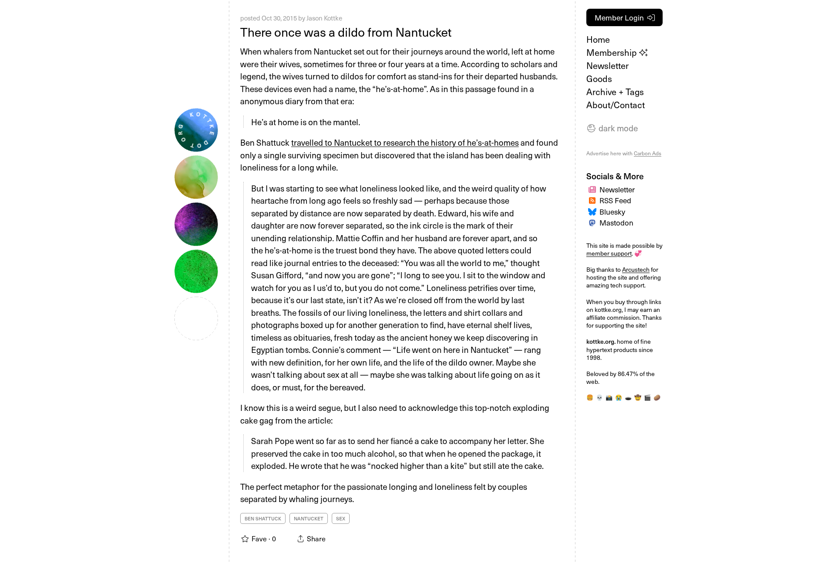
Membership (612, 52)
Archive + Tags (615, 91)
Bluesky (612, 211)
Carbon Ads (647, 153)
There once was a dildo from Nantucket (346, 31)
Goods (599, 78)
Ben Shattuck (263, 518)
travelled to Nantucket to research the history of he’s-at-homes (405, 142)
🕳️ (628, 397)
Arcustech (636, 269)
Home (598, 39)
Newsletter (607, 65)
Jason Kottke (324, 18)
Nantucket (308, 518)
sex (340, 518)
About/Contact (615, 105)
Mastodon (616, 222)
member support (609, 253)
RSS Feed (615, 200)
